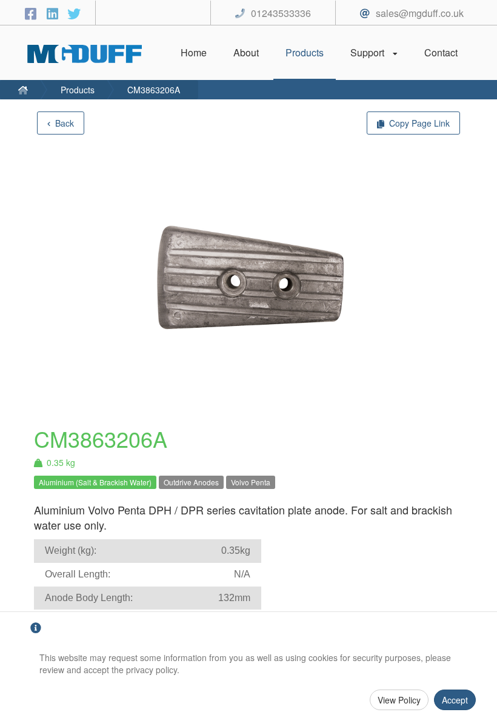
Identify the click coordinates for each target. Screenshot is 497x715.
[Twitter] (74, 13)
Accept (455, 700)
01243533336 (281, 13)
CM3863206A (153, 90)
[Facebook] (32, 13)
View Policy (399, 700)
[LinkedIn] (54, 13)
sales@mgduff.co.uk (420, 13)
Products (78, 90)
